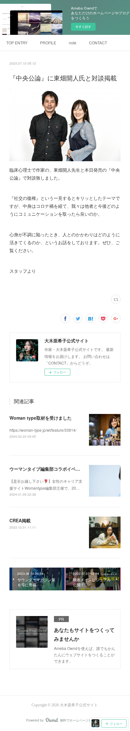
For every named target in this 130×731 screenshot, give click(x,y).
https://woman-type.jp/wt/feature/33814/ (42, 430)
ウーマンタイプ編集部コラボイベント (47, 469)
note (72, 42)
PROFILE (48, 42)
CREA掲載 (20, 520)
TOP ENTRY (16, 42)
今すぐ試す (83, 26)
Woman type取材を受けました (40, 418)
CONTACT (98, 42)
